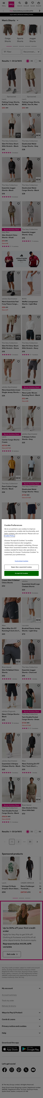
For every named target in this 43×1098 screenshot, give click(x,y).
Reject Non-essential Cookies (21, 567)
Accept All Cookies (21, 573)
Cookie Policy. (9, 536)
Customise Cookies (21, 561)
